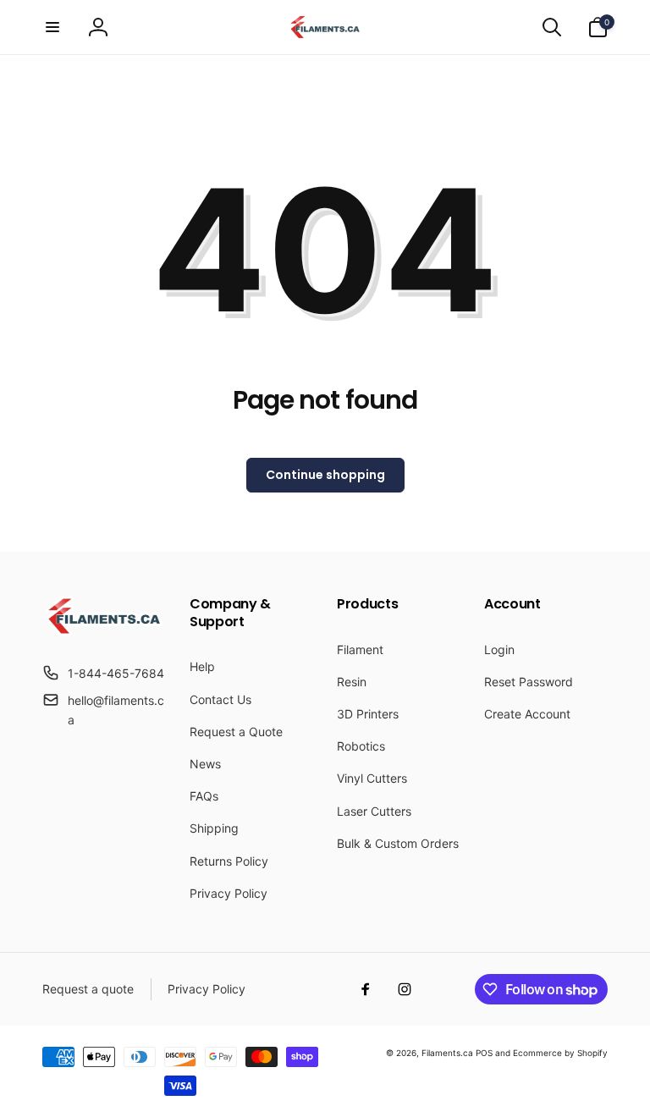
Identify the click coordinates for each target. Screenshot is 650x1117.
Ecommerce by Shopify (560, 1053)
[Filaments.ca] (104, 631)
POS (484, 1053)
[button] (52, 27)
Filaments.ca (447, 1053)
